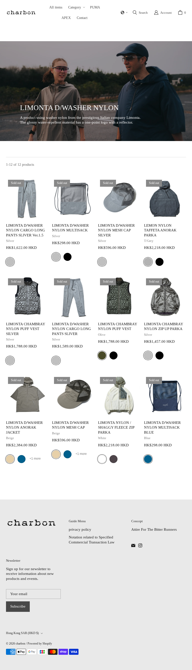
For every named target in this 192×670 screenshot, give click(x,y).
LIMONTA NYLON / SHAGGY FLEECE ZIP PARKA (116, 427)
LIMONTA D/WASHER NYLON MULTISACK (70, 227)
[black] (67, 256)
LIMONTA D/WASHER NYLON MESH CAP (70, 425)
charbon (20, 643)
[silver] (10, 261)
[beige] (10, 459)
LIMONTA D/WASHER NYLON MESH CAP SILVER (116, 230)
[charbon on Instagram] (140, 545)
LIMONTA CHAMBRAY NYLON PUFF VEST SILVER (25, 329)
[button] (76, 7)
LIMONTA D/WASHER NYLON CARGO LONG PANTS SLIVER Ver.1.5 (25, 230)
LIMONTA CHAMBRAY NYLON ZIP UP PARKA (163, 326)
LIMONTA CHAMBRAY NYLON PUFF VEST (117, 326)
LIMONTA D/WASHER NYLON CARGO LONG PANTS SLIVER (71, 329)
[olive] (102, 355)
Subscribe (18, 606)
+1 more (35, 458)
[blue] (21, 459)
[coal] (21, 12)
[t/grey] (148, 261)
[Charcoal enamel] (133, 545)
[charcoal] (113, 459)
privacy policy (80, 529)
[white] (102, 459)
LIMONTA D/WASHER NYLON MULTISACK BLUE (162, 427)
